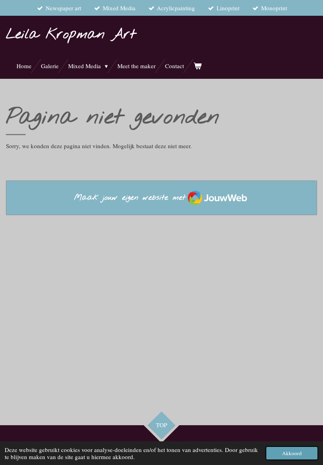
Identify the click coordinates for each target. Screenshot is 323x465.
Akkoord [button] (292, 453)
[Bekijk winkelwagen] (197, 66)
